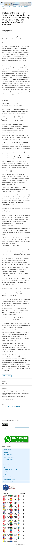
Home (3, 6)
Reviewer (5, 452)
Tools (4, 474)
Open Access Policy (8, 467)
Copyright (6, 464)
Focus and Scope (7, 454)
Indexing (5, 472)
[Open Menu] (1, 3)
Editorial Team (7, 449)
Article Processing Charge (10, 469)
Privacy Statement (8, 462)
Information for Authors (9, 477)
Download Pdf (7, 375)
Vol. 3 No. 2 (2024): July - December (20, 6)
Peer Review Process (8, 457)
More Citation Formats (8, 399)
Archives (8, 6)
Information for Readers (9, 479)
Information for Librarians (10, 482)
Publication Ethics (8, 459)
